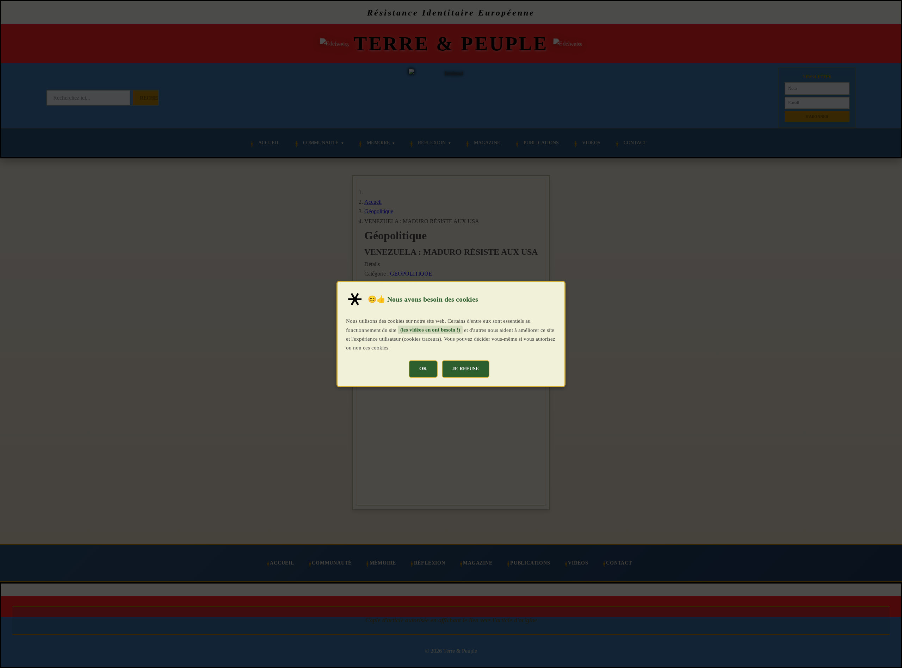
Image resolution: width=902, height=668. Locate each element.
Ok (423, 368)
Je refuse (465, 368)
